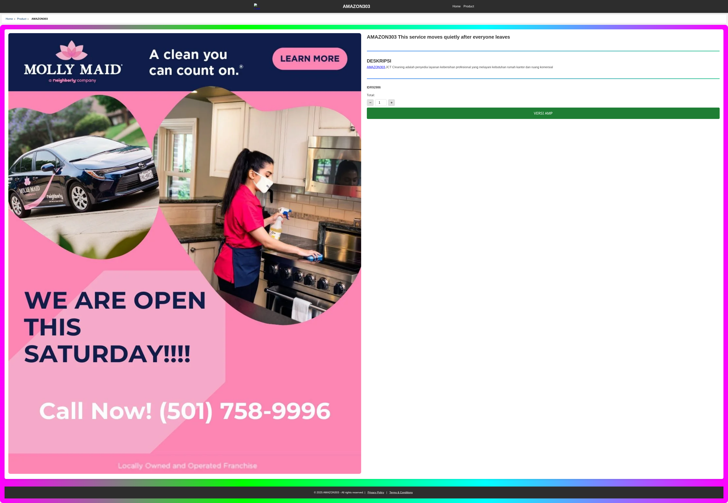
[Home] (257, 6)
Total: (371, 95)
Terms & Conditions (401, 492)
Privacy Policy (376, 492)
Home (457, 6)
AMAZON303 (376, 67)
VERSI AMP (543, 113)
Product (469, 6)
